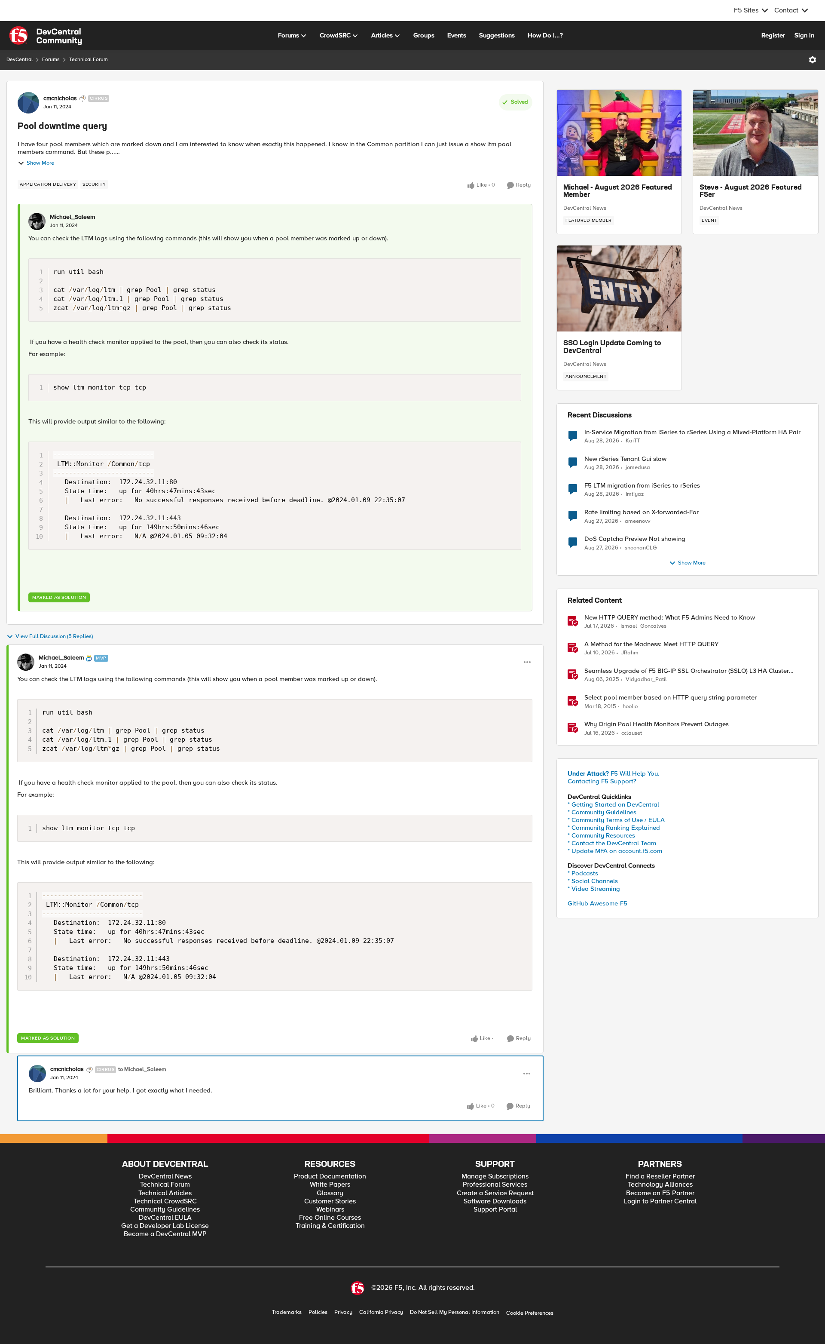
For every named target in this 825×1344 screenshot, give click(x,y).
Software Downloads (495, 1201)
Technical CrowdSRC (165, 1201)
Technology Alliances (660, 1185)
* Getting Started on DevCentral (613, 804)
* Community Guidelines (602, 812)
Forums (51, 59)
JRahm (630, 653)
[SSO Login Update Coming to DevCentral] (619, 288)
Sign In (804, 35)
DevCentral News (584, 208)
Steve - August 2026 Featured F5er (751, 191)
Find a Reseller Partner (660, 1176)
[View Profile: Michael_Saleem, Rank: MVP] (25, 662)
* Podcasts (583, 873)
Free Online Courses (330, 1218)
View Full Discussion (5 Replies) (54, 636)
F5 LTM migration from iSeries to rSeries (642, 485)
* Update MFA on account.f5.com (615, 851)
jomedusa (638, 467)
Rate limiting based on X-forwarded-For (641, 512)
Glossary (330, 1193)
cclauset (631, 733)
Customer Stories (330, 1201)
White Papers (330, 1185)
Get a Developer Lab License (165, 1226)
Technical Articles (165, 1193)
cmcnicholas (60, 98)
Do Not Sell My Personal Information (454, 1312)
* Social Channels (593, 881)
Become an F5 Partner (660, 1193)
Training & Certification (330, 1226)
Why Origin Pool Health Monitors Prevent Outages (656, 724)
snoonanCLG (641, 548)
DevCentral (19, 59)
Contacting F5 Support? (602, 781)
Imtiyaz (635, 494)
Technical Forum (88, 59)
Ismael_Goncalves (643, 626)
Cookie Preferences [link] (529, 1313)
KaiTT (633, 441)
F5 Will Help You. (614, 773)
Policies (318, 1312)
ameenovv (637, 521)
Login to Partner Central (660, 1201)
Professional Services (495, 1185)
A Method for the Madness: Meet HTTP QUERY (651, 644)
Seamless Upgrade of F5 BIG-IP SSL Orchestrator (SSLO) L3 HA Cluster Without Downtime (686, 671)
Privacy (343, 1312)
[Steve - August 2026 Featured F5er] (755, 133)
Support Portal (495, 1210)
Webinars (330, 1210)
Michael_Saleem (72, 217)
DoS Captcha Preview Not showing (634, 539)
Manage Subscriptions (495, 1176)
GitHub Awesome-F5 (597, 903)
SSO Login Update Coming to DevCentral (612, 347)
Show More (40, 163)
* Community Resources (601, 835)
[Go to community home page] (45, 35)
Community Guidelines (165, 1210)
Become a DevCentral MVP (165, 1234)
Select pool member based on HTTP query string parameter (670, 697)
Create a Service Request (495, 1193)
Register (773, 35)
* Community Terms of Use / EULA (616, 820)
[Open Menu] (813, 60)
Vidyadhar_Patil (646, 679)
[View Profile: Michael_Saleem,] (37, 221)
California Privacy (381, 1312)
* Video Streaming (594, 889)
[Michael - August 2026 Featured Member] (619, 133)
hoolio (630, 706)
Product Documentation (330, 1176)
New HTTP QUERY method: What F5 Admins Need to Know (669, 617)
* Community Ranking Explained (614, 828)
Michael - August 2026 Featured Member (617, 191)
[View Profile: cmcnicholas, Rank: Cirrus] (28, 103)
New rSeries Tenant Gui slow (625, 459)
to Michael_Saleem (142, 1069)
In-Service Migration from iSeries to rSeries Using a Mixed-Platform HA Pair (692, 432)
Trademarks (287, 1312)
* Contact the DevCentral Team (612, 843)
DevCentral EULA (165, 1218)
